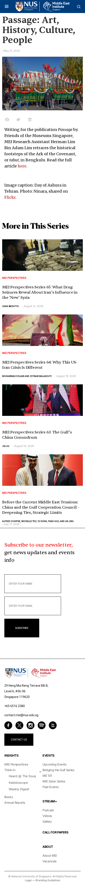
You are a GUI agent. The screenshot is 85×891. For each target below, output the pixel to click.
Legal (28, 880)
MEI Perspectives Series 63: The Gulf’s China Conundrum (37, 435)
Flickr (9, 197)
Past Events (50, 787)
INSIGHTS (11, 755)
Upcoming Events (54, 764)
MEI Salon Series (53, 781)
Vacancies (49, 861)
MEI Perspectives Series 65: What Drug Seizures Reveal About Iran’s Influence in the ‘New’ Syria (40, 292)
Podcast (48, 810)
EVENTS (48, 755)
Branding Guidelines (48, 880)
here (22, 166)
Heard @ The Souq (22, 776)
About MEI (49, 855)
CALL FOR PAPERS (55, 832)
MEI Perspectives (14, 277)
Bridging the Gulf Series (58, 770)
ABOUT (47, 846)
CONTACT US (19, 739)
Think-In (9, 770)
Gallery (47, 821)
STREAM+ (49, 801)
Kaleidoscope (18, 782)
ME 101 (47, 775)
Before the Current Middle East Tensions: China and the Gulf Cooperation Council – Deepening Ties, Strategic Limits (40, 507)
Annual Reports (14, 802)
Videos (47, 816)
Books (8, 797)
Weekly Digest (19, 789)
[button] (6, 6)
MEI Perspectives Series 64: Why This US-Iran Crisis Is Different (40, 365)
